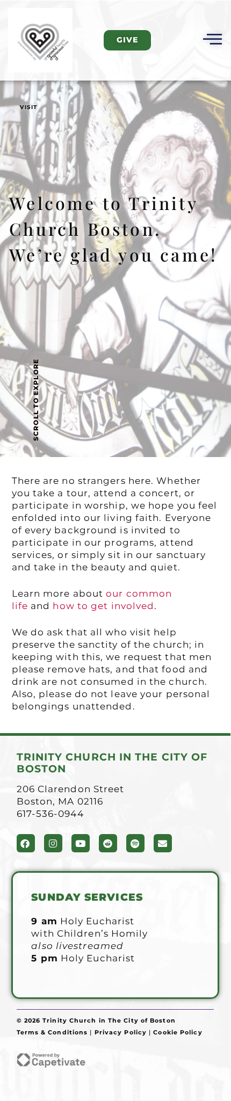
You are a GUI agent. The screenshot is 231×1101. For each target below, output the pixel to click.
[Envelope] (163, 843)
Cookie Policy (177, 1032)
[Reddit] (108, 843)
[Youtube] (80, 843)
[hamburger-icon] (211, 40)
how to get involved (103, 605)
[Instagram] (53, 843)
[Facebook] (26, 843)
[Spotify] (135, 843)
